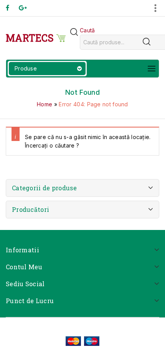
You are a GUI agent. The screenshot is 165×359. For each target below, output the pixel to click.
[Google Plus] (27, 8)
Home (44, 104)
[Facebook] (11, 8)
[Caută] (147, 42)
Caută (87, 30)
